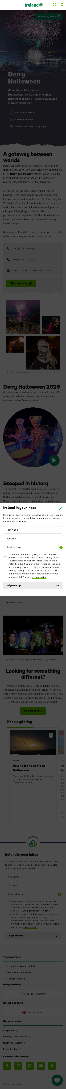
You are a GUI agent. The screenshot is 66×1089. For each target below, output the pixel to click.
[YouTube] (41, 1066)
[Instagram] (18, 1066)
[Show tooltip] (61, 548)
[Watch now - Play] (54, 460)
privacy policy (39, 577)
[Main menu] (4, 5)
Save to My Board (47, 16)
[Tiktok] (52, 1066)
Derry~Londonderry (21, 174)
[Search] (62, 5)
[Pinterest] (30, 1066)
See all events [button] (33, 711)
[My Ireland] (54, 5)
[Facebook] (7, 1066)
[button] (60, 508)
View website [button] (18, 283)
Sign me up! (14, 585)
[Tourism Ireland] (34, 4)
